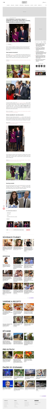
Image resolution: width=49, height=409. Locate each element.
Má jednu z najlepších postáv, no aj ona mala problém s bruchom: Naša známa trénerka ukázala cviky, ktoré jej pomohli (41, 45)
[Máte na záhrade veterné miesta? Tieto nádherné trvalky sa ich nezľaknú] (7, 355)
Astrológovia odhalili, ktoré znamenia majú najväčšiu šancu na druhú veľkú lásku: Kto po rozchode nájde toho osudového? (41, 53)
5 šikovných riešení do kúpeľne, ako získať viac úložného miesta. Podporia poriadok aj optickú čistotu (7, 342)
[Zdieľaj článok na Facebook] (4, 203)
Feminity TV (39, 5)
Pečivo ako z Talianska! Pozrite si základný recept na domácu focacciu (7, 325)
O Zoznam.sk (6, 400)
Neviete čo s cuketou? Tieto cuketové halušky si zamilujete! (17, 325)
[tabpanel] (40, 52)
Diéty (8, 215)
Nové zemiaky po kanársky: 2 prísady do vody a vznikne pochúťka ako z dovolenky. (28, 312)
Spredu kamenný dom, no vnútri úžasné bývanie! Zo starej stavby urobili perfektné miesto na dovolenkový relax (18, 342)
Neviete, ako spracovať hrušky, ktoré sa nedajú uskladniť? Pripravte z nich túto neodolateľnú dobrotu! (17, 361)
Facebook (37, 67)
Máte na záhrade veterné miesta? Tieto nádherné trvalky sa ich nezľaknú (7, 360)
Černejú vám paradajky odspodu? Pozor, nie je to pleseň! (28, 360)
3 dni (41, 42)
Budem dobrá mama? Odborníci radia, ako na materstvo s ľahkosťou (40, 60)
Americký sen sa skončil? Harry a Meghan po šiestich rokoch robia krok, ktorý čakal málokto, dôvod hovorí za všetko (40, 56)
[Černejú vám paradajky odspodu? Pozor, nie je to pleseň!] (29, 355)
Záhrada (25, 362)
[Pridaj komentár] (4, 200)
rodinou (21, 186)
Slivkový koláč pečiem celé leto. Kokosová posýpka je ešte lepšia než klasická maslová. (17, 313)
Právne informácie (6, 402)
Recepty (35, 5)
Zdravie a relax (27, 5)
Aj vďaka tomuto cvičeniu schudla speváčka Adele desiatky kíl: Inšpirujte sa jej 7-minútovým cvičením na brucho (28, 249)
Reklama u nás (15, 402)
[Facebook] (35, 400)
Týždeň (44, 42)
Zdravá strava (9, 212)
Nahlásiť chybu (8, 232)
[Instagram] (36, 400)
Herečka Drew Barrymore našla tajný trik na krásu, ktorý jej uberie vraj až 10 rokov (18, 248)
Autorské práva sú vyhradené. (38, 402)
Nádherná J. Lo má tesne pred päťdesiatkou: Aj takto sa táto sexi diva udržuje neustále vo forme (7, 248)
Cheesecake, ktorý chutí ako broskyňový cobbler (28, 324)
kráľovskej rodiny (12, 54)
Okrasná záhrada (5, 362)
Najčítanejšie (37, 42)
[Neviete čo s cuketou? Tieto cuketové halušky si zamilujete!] (18, 319)
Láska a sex (12, 5)
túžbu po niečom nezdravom (21, 102)
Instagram (39, 67)
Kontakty (25, 400)
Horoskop (16, 5)
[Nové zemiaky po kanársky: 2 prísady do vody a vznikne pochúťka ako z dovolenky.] (29, 307)
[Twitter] (37, 400)
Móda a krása (22, 5)
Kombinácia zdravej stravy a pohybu (12, 216)
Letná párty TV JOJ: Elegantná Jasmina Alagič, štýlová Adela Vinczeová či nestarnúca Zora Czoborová (40, 49)
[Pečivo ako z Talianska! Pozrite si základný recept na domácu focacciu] (7, 319)
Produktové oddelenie (26, 402)
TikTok (41, 67)
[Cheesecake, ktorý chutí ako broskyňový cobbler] (29, 319)
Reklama (15, 400)
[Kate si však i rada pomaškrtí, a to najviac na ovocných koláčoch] (18, 224)
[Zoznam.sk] (37, 404)
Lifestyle (31, 5)
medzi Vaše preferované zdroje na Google (16, 229)
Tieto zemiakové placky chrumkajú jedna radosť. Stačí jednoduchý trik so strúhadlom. (7, 313)
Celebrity (8, 5)
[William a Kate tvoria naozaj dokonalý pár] (10, 224)
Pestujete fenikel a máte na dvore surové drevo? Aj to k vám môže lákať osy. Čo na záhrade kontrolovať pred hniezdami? (28, 343)
